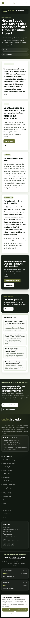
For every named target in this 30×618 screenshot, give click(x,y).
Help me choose (7, 496)
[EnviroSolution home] (15, 3)
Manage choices (15, 614)
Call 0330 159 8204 (10, 405)
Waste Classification (8, 477)
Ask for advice (9, 141)
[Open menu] (3, 3)
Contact (5, 517)
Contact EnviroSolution (12, 280)
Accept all (8, 609)
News (4, 503)
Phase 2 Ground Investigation (10, 463)
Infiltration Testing (7, 481)
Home (4, 11)
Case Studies (6, 506)
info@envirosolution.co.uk (11, 536)
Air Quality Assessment (9, 484)
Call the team (8, 146)
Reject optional (22, 609)
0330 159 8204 (9, 534)
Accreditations (6, 513)
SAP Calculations (7, 474)
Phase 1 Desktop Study (9, 460)
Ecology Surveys (7, 488)
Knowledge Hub (11, 11)
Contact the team (10, 409)
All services (6, 499)
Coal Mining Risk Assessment (10, 467)
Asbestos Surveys (7, 470)
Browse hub (8, 308)
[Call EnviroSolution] (27, 3)
